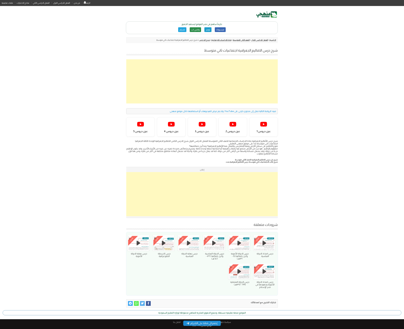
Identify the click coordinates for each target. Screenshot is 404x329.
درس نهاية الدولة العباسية (189, 254)
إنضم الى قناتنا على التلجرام (203, 323)
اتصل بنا (177, 322)
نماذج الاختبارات (23, 3)
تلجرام (182, 29)
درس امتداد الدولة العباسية (265, 254)
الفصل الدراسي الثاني (41, 3)
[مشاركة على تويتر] (142, 303)
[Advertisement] (202, 81)
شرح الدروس (204, 40)
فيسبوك (220, 29)
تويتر (208, 29)
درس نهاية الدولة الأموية (139, 254)
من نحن (77, 3)
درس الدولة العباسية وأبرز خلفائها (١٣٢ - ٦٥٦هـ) (214, 256)
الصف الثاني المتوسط (241, 40)
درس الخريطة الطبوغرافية (164, 254)
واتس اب (195, 29)
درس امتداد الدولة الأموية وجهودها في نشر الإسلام (264, 284)
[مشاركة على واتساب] (136, 303)
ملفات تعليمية (7, 3)
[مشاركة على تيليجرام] (130, 303)
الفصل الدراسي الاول (61, 3)
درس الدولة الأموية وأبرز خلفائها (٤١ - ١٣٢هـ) (240, 256)
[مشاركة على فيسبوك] (148, 303)
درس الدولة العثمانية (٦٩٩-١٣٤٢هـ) (239, 283)
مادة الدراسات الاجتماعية (221, 40)
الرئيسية (85, 3)
